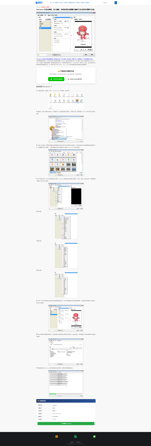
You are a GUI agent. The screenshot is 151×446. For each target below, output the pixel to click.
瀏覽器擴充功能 (72, 2)
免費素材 (87, 2)
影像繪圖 (47, 7)
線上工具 (52, 2)
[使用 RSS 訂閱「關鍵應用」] (56, 436)
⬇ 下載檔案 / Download (66, 423)
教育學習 (66, 2)
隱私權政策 (78, 442)
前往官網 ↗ (54, 419)
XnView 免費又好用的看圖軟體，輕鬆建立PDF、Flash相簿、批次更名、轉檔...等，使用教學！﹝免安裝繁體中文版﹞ (66, 59)
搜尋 (115, 3)
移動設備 (83, 2)
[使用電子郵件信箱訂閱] (75, 436)
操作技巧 (61, 2)
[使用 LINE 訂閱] (94, 436)
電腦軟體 (56, 2)
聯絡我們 (72, 442)
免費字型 (78, 2)
